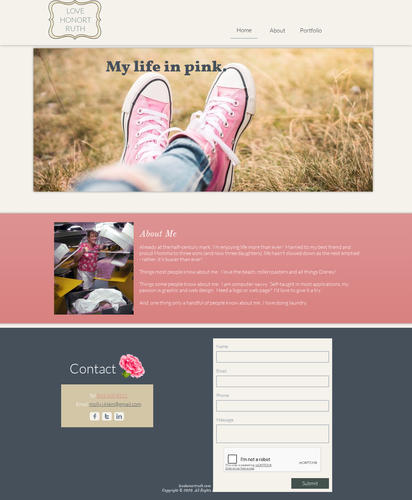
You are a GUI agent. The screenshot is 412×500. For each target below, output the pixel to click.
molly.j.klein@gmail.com (115, 404)
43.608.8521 (113, 395)
